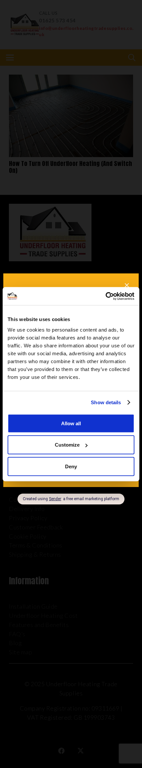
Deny (71, 466)
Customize (67, 445)
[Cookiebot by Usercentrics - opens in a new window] (105, 296)
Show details (106, 402)
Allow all (71, 423)
